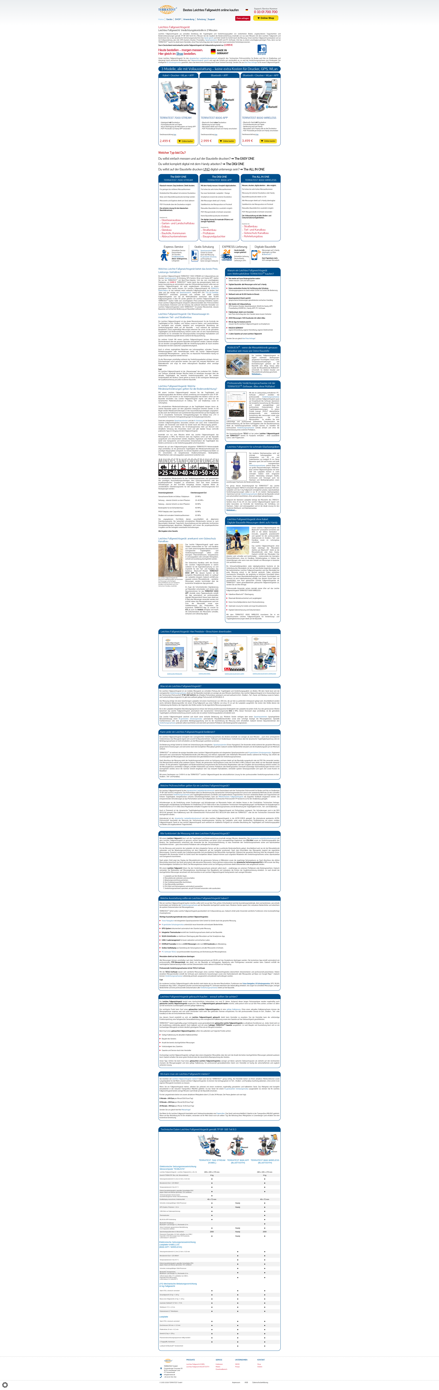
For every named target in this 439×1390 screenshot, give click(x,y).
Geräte (169, 19)
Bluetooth (268, 254)
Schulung (201, 19)
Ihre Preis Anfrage (251, 62)
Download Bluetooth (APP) (234, 674)
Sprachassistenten (181, 420)
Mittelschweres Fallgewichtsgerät (231, 797)
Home (161, 19)
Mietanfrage (186, 1110)
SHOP (178, 19)
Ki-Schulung (198, 420)
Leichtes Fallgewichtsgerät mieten (184, 1079)
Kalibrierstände (178, 257)
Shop (259, 1364)
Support (211, 19)
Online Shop (267, 18)
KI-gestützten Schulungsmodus (190, 719)
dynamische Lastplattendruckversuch (188, 818)
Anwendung (188, 19)
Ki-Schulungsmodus (174, 62)
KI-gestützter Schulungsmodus (173, 924)
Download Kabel (204, 674)
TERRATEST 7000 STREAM (175, 118)
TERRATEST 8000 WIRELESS (259, 118)
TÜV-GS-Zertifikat (211, 292)
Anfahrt (259, 1367)
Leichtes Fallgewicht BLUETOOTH (197, 1367)
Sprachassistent (211, 40)
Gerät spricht (208, 38)
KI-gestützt (204, 257)
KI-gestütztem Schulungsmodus (259, 752)
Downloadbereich (221, 1369)
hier (175, 134)
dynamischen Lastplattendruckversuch (203, 58)
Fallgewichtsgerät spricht (200, 60)
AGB (246, 1382)
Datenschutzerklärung (260, 1382)
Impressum (236, 1382)
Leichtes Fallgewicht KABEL (195, 1364)
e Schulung (212, 257)
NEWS (237, 1364)
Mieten (218, 1367)
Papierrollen (220, 1113)
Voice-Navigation (168, 921)
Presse (237, 1367)
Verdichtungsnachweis (257, 465)
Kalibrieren (219, 1364)
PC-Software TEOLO (169, 952)
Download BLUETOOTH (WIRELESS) (264, 674)
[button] (242, 18)
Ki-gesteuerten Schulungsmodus (236, 1089)
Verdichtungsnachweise (270, 397)
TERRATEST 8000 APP (214, 118)
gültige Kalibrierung (234, 1009)
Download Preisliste (174, 674)
